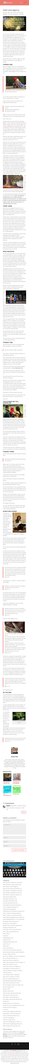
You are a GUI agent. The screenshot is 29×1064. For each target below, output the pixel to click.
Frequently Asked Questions (9, 941)
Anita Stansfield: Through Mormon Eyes (11, 892)
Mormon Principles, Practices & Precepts (12, 985)
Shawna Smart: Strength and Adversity (11, 1011)
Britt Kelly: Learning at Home (9, 903)
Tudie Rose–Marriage (7, 1017)
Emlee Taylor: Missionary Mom (9, 931)
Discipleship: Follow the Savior (9, 921)
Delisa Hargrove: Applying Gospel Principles (12, 917)
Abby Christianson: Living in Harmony (11, 884)
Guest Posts (5, 944)
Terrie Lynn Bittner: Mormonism (10, 1015)
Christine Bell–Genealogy (8, 909)
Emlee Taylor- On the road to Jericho (11, 929)
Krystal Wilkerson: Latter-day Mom (10, 968)
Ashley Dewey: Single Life (8, 896)
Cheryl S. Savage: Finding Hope (9, 907)
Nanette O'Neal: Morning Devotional (11, 993)
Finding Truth (6, 939)
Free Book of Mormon (8, 1037)
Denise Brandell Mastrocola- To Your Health (12, 919)
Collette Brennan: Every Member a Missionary (13, 911)
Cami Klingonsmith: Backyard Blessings (11, 905)
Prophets (5, 1001)
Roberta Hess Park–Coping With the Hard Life (13, 1005)
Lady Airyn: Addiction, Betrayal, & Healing (12, 970)
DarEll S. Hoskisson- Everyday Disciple (11, 913)
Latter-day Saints (6, 972)
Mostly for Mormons (7, 991)
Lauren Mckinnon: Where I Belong (10, 974)
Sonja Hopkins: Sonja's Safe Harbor (10, 1013)
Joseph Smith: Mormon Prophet (10, 960)
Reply (23, 812)
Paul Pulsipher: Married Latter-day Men (11, 999)
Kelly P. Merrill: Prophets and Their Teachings (13, 962)
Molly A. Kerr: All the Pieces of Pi (10, 982)
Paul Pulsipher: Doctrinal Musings (10, 997)
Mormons (5, 989)
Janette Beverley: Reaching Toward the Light (12, 952)
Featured (5, 935)
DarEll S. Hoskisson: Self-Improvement (11, 915)
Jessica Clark (7, 12)
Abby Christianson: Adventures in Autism (11, 882)
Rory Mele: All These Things (9, 1007)
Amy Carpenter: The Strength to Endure (11, 890)
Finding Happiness (7, 937)
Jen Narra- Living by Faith (8, 954)
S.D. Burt (5, 1009)
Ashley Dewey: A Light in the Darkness (11, 894)
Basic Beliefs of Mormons (8, 899)
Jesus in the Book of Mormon (9, 958)
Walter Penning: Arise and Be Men (10, 1025)
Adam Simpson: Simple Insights (10, 886)
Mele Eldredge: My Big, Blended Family (11, 980)
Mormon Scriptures (7, 987)
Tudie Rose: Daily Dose (8, 1019)
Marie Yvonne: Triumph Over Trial (10, 976)
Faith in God (5, 933)
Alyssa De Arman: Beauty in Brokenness (11, 888)
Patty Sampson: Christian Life (9, 995)
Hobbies (4, 946)
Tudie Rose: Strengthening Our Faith (11, 1021)
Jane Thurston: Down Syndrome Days (11, 950)
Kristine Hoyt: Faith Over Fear (9, 964)
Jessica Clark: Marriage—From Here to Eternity (13, 956)
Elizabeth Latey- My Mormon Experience (12, 925)
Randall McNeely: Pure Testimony (10, 1003)
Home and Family (7, 948)
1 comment (20, 14)
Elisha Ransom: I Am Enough (9, 923)
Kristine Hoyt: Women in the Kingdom (11, 966)
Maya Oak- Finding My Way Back (10, 978)
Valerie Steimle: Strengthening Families (11, 1023)
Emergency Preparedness (8, 927)
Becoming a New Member (8, 901)
